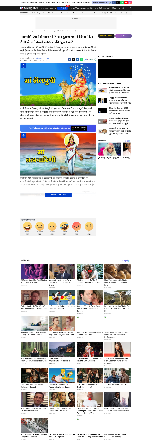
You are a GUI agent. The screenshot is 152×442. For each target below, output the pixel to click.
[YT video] (126, 2)
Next (130, 13)
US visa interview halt (68, 13)
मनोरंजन (76, 8)
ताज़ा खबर (45, 8)
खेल (104, 8)
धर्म (108, 8)
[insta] (130, 2)
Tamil (64, 2)
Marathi (79, 2)
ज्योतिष (113, 8)
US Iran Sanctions (53, 13)
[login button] (123, 8)
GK (55, 8)
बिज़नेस (93, 8)
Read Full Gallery (58, 195)
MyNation (86, 2)
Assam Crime (81, 13)
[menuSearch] (130, 8)
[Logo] (29, 8)
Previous (126, 13)
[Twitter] (118, 2)
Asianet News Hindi (42, 58)
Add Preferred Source (100, 3)
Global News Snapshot (114, 13)
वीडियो (99, 8)
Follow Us (92, 59)
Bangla (69, 2)
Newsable (33, 2)
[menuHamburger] (127, 8)
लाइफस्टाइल (84, 8)
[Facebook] (114, 2)
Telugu (58, 2)
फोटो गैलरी (62, 8)
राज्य (70, 8)
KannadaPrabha (50, 2)
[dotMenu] (119, 8)
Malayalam (25, 2)
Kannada (41, 2)
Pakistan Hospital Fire (38, 13)
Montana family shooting (96, 13)
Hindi (74, 2)
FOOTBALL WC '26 (106, 36)
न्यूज (51, 8)
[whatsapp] (122, 2)
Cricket (123, 36)
